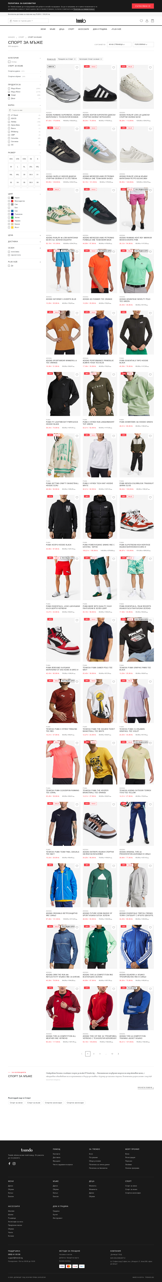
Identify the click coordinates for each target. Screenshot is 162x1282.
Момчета (92, 1185)
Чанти (10, 1232)
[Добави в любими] (77, 67)
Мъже (52, 29)
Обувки (11, 1189)
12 (112, 1053)
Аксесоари (83, 29)
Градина (56, 1211)
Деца (61, 29)
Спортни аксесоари (53, 1102)
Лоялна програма (132, 1168)
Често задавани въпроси (63, 1164)
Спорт (71, 29)
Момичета (93, 1189)
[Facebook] (9, 1163)
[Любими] (141, 20)
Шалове (11, 1211)
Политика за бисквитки (98, 1168)
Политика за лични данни (99, 1164)
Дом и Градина (100, 29)
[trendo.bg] (81, 21)
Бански (11, 1196)
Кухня (55, 1214)
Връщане (56, 1161)
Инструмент (57, 1218)
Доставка (56, 1157)
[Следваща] (118, 1053)
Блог (91, 1154)
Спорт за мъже (35, 37)
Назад (12, 62)
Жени (43, 29)
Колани (11, 1236)
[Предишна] (81, 1053)
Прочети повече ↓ (146, 1087)
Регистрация (130, 1157)
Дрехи (10, 1185)
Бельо (10, 1193)
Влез (127, 1154)
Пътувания (93, 1157)
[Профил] (147, 20)
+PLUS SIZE (116, 29)
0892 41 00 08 (14, 1254)
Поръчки (128, 1161)
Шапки (10, 1214)
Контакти (56, 1154)
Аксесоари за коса (15, 1221)
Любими (128, 1164)
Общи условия (95, 1161)
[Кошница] (152, 20)
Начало (11, 37)
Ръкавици (12, 1218)
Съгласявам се (143, 6)
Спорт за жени (16, 1102)
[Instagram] (14, 1163)
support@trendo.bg (15, 1258)
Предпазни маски (15, 1225)
